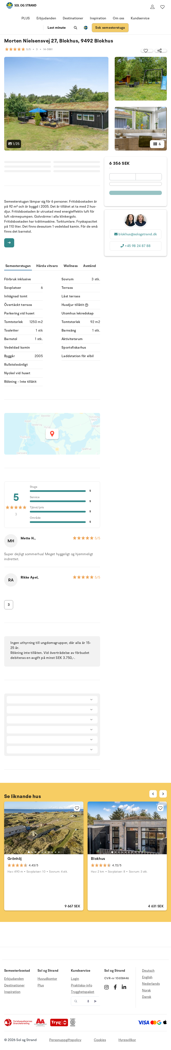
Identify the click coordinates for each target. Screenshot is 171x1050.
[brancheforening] (18, 1025)
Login (75, 979)
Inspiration (98, 18)
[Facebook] (115, 987)
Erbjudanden (46, 18)
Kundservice (140, 18)
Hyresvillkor (127, 1040)
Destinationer (73, 18)
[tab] (28, 852)
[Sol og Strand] (21, 6)
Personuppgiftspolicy (65, 1040)
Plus (41, 985)
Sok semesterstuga (110, 27)
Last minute (57, 27)
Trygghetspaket (82, 992)
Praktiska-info (81, 985)
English (147, 977)
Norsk (146, 990)
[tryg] (60, 1025)
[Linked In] (124, 987)
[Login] (152, 6)
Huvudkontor (47, 979)
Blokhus (98, 858)
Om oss (118, 18)
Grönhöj (15, 858)
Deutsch (148, 971)
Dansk (146, 997)
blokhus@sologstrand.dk (137, 234)
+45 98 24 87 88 (138, 246)
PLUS (25, 18)
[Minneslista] (162, 6)
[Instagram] (106, 987)
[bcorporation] (73, 1025)
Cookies (100, 1040)
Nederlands (151, 983)
